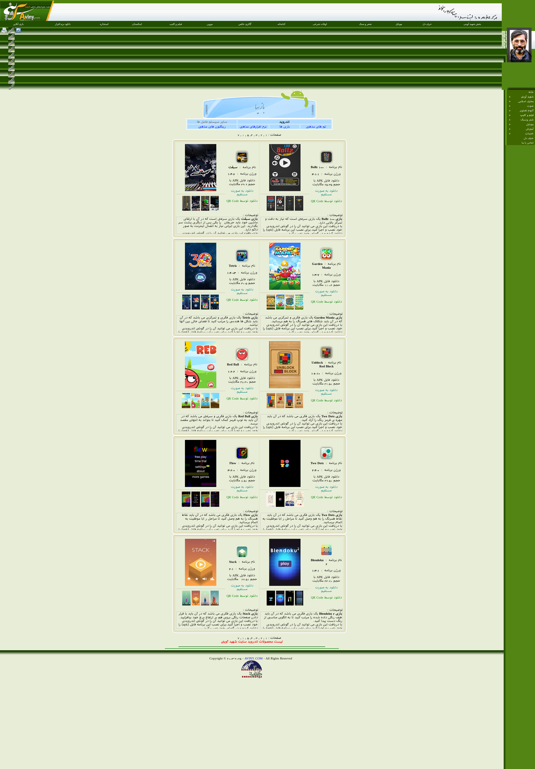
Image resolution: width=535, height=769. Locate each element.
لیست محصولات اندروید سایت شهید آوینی (252, 641)
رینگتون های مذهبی (212, 126)
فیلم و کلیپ (527, 115)
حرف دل (529, 138)
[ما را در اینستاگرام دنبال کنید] (18, 30)
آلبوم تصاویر (527, 110)
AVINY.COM (253, 658)
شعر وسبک (527, 119)
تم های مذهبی (316, 126)
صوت (530, 106)
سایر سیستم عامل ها (212, 122)
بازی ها (284, 126)
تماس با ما (528, 142)
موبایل (530, 124)
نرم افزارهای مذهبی (253, 126)
